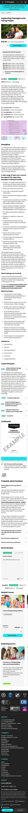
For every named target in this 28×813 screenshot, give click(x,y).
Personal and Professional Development (12, 748)
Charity (3, 769)
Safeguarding (5, 749)
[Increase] (7, 46)
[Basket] (21, 2)
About (3, 762)
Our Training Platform (7, 721)
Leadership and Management (9, 746)
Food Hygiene (5, 741)
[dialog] (14, 800)
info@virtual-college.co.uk (8, 786)
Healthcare (4, 743)
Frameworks (4, 772)
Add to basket (17, 45)
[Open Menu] (2, 2)
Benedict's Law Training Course (14, 6)
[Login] (25, 2)
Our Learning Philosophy (8, 720)
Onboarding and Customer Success (11, 776)
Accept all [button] (7, 810)
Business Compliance (7, 736)
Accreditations (5, 764)
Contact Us (4, 770)
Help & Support (5, 774)
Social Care (4, 753)
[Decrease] (3, 46)
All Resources (5, 765)
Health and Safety (6, 744)
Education (4, 739)
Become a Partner (6, 725)
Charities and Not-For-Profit (9, 737)
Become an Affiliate (6, 727)
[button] (14, 807)
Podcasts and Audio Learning (9, 728)
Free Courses (5, 755)
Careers (3, 767)
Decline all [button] (20, 810)
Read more (3, 799)
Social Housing (5, 751)
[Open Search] (17, 2)
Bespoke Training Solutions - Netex (11, 723)
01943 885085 (6, 783)
